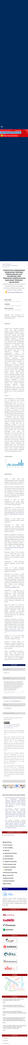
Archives (8, 264)
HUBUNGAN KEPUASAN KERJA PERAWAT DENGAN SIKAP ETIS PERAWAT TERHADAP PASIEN (14, 1012)
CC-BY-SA (14, 743)
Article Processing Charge (10, 864)
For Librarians (6, 1043)
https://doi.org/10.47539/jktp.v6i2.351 (15, 292)
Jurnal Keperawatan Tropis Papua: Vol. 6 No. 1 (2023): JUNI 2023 (15, 816)
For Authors (5, 1040)
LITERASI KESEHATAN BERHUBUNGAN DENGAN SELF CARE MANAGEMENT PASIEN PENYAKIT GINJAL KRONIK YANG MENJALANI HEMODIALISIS (14, 1019)
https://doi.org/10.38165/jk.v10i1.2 (12, 587)
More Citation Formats (9, 692)
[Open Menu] (2, 126)
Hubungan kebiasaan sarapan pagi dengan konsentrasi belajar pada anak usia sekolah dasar (14, 1006)
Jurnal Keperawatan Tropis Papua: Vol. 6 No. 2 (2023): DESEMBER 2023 (15, 805)
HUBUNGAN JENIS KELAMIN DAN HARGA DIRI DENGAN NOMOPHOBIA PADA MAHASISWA (15, 813)
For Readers (5, 1037)
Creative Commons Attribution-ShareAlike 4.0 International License (12, 726)
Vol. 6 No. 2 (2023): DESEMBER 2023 (10, 265)
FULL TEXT (14, 665)
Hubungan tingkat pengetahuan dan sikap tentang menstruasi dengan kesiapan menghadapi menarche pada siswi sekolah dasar (14, 1027)
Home (4, 264)
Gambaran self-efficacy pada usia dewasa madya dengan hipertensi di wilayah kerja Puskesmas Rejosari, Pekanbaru (15, 823)
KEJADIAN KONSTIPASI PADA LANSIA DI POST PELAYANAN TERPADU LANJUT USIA (13, 999)
